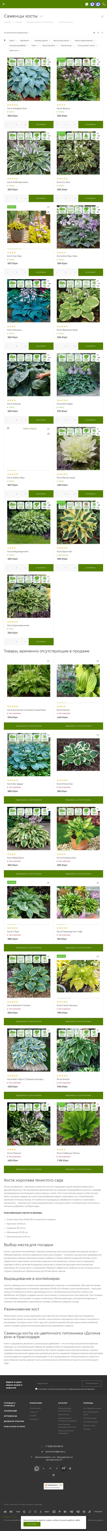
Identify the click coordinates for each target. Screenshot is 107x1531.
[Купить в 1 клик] (48, 64)
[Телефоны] (104, 4)
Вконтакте (43, 1468)
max (37, 1468)
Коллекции (10, 1411)
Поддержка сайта (9, 1517)
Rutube (63, 1468)
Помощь (88, 1403)
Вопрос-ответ (89, 1425)
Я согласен (32, 1524)
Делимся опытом (14, 1421)
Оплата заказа (89, 1418)
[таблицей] (102, 33)
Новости (33, 1412)
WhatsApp (70, 1468)
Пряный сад (63, 1414)
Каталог (63, 1403)
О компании (35, 1408)
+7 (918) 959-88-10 (54, 1446)
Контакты (34, 1419)
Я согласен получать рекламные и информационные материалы (66, 1389)
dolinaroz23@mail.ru (55, 1451)
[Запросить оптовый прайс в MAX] (98, 4)
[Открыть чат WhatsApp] (86, 4)
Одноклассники (57, 1468)
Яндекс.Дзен (53, 1475)
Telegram (50, 1468)
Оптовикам (10, 1416)
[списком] (98, 33)
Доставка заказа (90, 1422)
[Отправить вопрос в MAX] (92, 4)
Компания (36, 1403)
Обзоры (86, 1429)
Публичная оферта (95, 1520)
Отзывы (33, 1415)
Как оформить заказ (92, 1408)
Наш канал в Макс (14, 1426)
